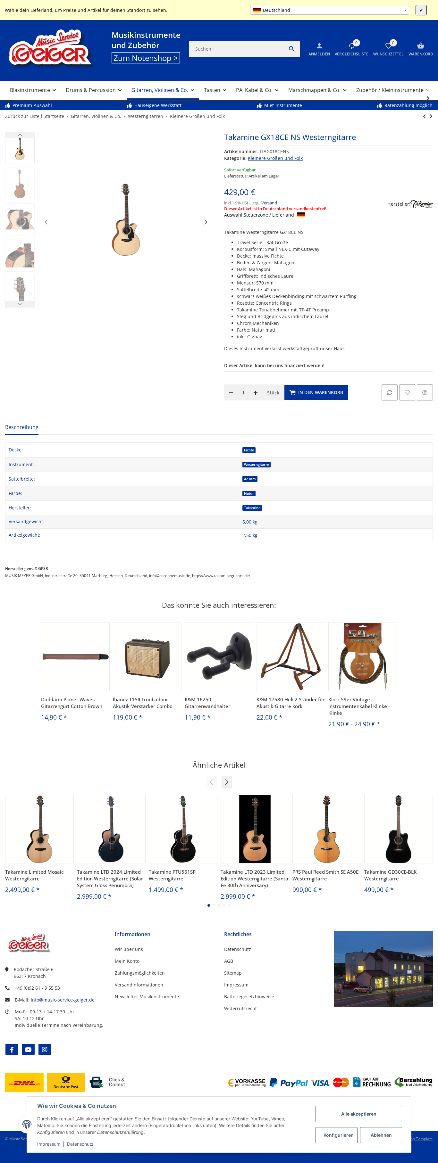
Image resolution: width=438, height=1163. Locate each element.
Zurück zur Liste (22, 116)
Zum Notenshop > (146, 58)
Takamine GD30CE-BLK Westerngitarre (390, 875)
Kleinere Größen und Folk (275, 158)
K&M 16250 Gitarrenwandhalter (207, 702)
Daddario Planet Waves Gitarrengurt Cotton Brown (71, 702)
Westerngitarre (256, 464)
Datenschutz (80, 1144)
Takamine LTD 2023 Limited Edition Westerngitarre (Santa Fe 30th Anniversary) (254, 878)
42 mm (250, 479)
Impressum (48, 1144)
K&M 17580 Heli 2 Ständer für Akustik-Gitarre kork (290, 702)
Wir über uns (129, 949)
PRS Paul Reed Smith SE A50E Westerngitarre (325, 875)
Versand (269, 203)
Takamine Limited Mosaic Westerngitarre (34, 875)
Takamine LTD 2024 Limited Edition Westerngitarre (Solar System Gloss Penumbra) (110, 878)
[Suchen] (292, 49)
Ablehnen (381, 1135)
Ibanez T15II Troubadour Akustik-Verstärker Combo (143, 702)
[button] (349, 49)
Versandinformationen (139, 985)
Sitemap (233, 973)
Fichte (249, 450)
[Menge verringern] (231, 392)
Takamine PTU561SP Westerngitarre (172, 875)
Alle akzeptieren (358, 1114)
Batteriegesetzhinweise (249, 997)
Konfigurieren (339, 1135)
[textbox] (329, 10)
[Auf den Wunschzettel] (407, 392)
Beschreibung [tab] (21, 427)
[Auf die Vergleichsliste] (390, 392)
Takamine (252, 508)
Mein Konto (127, 961)
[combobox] (329, 10)
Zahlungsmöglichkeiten (140, 973)
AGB (228, 961)
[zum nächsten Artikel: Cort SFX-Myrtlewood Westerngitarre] (424, 116)
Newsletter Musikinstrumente (147, 997)
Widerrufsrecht (240, 1008)
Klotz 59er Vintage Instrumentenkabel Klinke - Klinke (359, 706)
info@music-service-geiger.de (63, 1000)
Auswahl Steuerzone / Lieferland (259, 215)
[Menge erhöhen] (255, 392)
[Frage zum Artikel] (425, 392)
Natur (249, 493)
